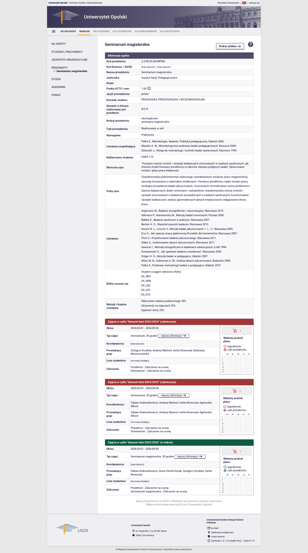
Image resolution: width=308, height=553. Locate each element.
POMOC (56, 95)
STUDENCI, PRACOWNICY (67, 51)
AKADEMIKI (58, 87)
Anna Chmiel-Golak (170, 471)
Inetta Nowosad (182, 350)
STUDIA (56, 79)
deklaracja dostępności (222, 532)
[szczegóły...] (240, 330)
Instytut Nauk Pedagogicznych (159, 77)
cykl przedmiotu (236, 349)
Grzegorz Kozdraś (141, 350)
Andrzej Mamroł (162, 350)
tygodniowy (234, 346)
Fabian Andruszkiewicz (144, 402)
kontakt (215, 528)
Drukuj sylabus (228, 46)
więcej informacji (171, 335)
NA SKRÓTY (59, 43)
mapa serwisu (218, 536)
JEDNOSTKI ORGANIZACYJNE (70, 59)
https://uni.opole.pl (145, 535)
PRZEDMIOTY (60, 67)
